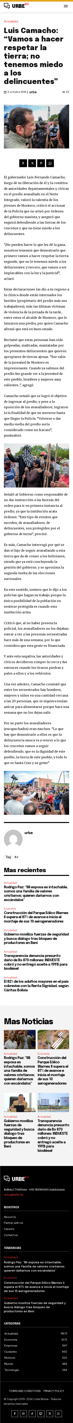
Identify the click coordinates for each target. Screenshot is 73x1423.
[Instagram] (23, 1413)
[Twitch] (41, 1413)
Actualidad (11, 21)
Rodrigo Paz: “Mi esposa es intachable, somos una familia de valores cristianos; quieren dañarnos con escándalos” (19, 1070)
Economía (10, 908)
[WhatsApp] (50, 163)
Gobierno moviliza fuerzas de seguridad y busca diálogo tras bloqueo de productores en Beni (36, 939)
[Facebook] (23, 163)
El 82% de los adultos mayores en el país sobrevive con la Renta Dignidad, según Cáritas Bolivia (36, 986)
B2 (16, 857)
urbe (33, 92)
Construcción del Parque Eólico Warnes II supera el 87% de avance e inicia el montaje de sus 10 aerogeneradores (36, 917)
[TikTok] (32, 1413)
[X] (32, 163)
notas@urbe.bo (13, 1194)
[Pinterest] (41, 163)
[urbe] (13, 839)
